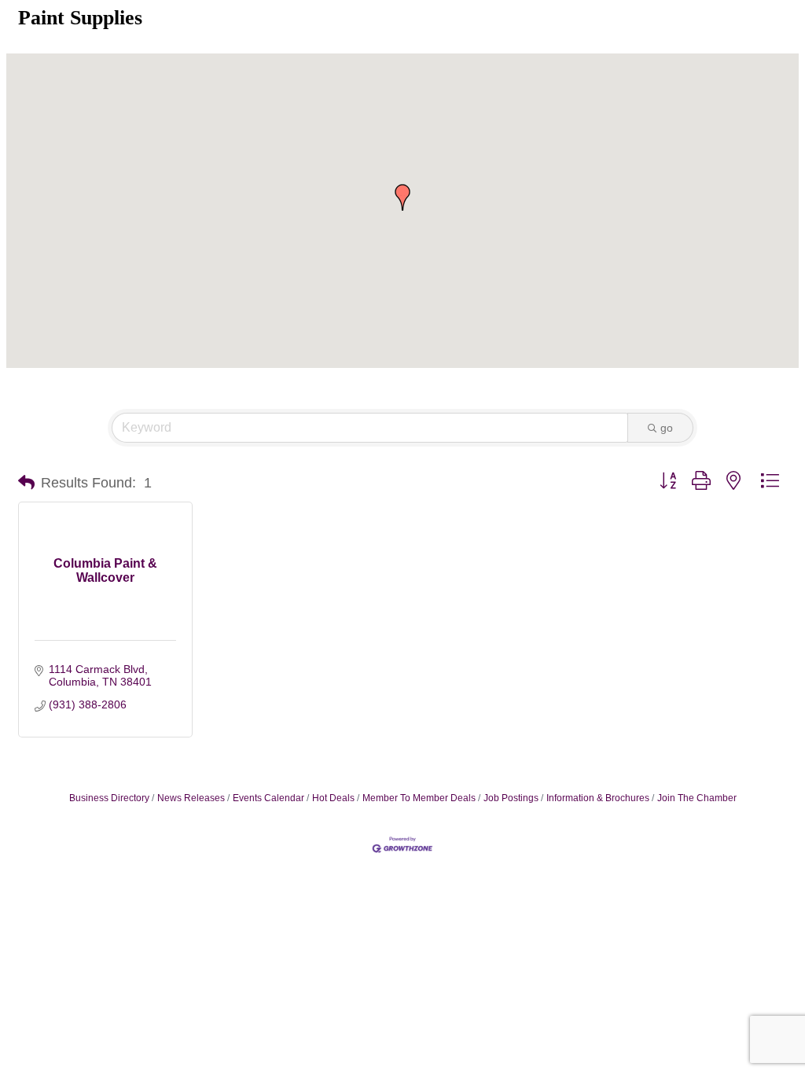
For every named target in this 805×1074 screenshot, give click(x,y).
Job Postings (511, 798)
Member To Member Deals (419, 798)
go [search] (666, 427)
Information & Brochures (597, 798)
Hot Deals (333, 798)
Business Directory (109, 798)
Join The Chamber (697, 798)
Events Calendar (268, 798)
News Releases (191, 798)
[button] (402, 197)
